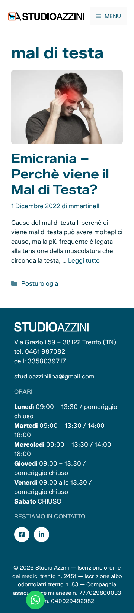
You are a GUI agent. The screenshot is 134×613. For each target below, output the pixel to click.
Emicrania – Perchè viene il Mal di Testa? (60, 173)
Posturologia (39, 283)
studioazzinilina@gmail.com (54, 376)
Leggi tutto (84, 260)
